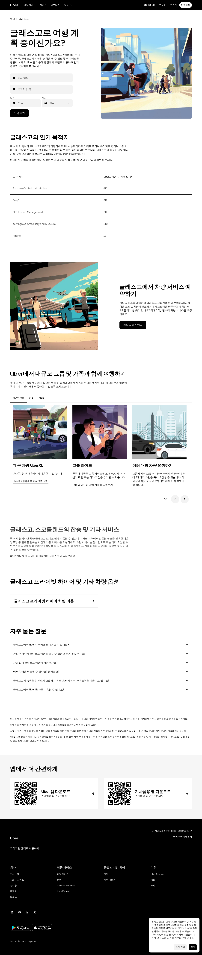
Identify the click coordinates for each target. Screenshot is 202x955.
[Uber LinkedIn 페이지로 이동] (12, 912)
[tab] (50, 398)
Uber (14, 5)
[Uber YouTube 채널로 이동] (19, 912)
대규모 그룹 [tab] (18, 398)
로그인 (173, 5)
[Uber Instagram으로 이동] (27, 912)
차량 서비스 (29, 5)
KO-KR (151, 5)
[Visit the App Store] (42, 928)
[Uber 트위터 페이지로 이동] (35, 912)
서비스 (43, 5)
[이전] (175, 499)
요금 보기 (19, 113)
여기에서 (178, 934)
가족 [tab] (31, 398)
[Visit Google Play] (21, 928)
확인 (193, 947)
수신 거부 (180, 947)
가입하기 (185, 5)
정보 (66, 5)
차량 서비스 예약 (132, 324)
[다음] (185, 499)
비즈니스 (55, 5)
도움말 (162, 5)
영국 (12, 18)
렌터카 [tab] (42, 398)
